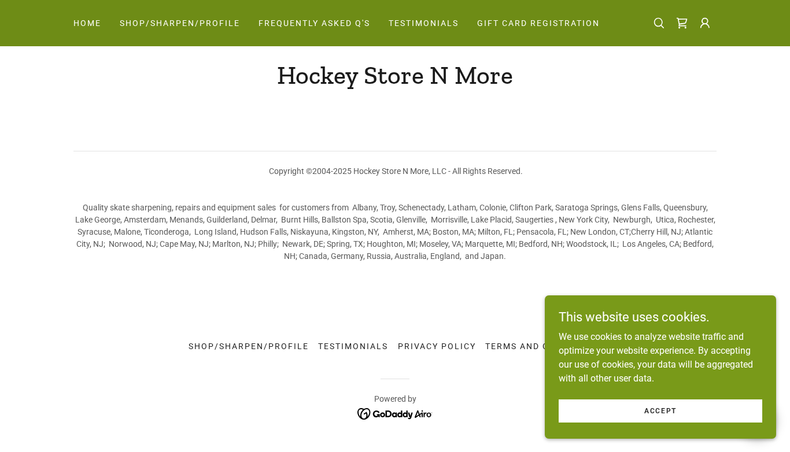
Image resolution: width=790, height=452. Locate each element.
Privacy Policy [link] (437, 346)
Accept (660, 410)
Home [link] (87, 23)
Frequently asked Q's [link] (314, 23)
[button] (705, 23)
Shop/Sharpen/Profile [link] (180, 23)
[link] (681, 23)
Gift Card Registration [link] (538, 23)
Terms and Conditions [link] (543, 346)
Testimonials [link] (424, 23)
